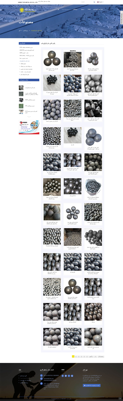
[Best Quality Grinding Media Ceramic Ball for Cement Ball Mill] (72, 287)
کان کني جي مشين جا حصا (52, 121)
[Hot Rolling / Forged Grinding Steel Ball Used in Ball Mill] (72, 83)
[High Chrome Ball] (72, 186)
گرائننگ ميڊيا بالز (72, 322)
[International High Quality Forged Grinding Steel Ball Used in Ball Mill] (93, 237)
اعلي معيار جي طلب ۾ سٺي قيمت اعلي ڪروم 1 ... (93, 119)
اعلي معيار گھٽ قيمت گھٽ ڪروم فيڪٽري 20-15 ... (93, 94)
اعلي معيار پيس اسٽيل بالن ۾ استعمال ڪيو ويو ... (72, 248)
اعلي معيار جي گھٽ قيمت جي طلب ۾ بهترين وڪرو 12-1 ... (93, 148)
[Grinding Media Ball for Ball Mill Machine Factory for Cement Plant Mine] (52, 162)
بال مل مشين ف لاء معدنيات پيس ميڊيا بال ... (52, 147)
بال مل (72, 144)
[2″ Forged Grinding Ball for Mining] (52, 83)
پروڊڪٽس (25, 30)
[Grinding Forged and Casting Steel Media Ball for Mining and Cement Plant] (52, 287)
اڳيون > (91, 356)
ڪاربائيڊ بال (72, 272)
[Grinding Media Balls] (72, 312)
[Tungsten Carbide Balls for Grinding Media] (72, 337)
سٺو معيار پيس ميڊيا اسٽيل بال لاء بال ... (72, 69)
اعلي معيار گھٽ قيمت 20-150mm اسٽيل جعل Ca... (52, 223)
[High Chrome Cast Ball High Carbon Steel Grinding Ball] (93, 58)
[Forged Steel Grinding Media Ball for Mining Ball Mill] (52, 58)
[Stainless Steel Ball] (52, 337)
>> (95, 356)
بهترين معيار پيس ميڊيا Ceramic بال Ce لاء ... (72, 298)
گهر (19, 30)
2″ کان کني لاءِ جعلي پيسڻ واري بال (52, 93)
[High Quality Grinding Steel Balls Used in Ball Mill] (72, 237)
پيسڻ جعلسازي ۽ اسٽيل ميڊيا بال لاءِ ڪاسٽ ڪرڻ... (52, 298)
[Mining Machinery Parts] (52, 110)
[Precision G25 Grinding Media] (52, 236)
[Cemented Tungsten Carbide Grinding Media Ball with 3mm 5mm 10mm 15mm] (93, 262)
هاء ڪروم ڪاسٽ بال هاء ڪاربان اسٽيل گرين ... (93, 69)
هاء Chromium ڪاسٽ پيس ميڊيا (93, 298)
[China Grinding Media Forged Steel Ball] (93, 337)
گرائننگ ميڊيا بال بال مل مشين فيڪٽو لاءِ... (52, 173)
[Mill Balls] (93, 312)
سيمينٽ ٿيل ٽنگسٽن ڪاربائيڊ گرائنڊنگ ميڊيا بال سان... (93, 273)
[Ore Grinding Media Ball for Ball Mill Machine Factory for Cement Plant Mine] (52, 136)
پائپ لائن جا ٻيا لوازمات (36, 30)
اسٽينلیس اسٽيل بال (52, 347)
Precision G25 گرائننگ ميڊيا (52, 245)
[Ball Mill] (72, 135)
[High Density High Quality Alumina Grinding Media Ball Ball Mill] (52, 262)
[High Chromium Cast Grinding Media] (93, 287)
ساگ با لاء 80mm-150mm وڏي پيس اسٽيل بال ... (93, 198)
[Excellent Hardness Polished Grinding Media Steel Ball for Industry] (72, 108)
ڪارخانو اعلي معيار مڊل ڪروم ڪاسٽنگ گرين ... (93, 173)
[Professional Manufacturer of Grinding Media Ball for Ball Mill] (52, 187)
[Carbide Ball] (72, 262)
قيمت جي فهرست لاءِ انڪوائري (92, 385)
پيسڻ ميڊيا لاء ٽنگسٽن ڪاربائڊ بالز (72, 347)
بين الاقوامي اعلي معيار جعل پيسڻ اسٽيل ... (93, 248)
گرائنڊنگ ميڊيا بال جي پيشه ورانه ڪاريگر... (52, 198)
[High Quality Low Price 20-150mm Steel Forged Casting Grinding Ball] (52, 212)
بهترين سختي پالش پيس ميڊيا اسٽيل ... (72, 119)
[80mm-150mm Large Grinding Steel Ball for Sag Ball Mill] (93, 187)
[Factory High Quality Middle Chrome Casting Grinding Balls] (93, 162)
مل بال (93, 322)
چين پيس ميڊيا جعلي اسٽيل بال (93, 347)
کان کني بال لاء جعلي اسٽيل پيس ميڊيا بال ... (52, 69)
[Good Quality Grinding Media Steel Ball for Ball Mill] (72, 58)
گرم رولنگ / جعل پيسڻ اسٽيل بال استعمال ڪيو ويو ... (72, 94)
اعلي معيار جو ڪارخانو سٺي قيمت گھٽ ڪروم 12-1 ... (73, 169)
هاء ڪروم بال (72, 195)
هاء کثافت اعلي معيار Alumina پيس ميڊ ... (52, 273)
